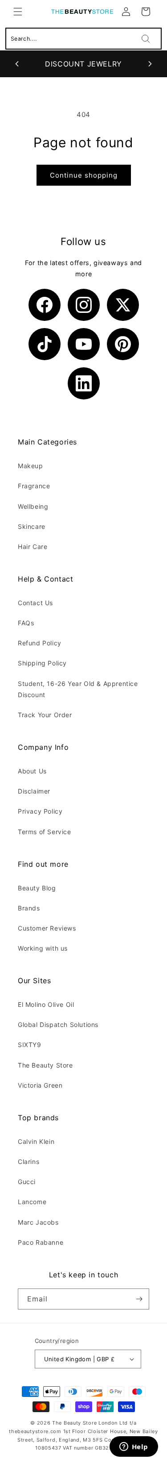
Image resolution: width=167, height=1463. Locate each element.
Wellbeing (33, 506)
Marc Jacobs (38, 1222)
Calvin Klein (36, 1141)
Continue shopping (84, 175)
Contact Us (35, 603)
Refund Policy (39, 643)
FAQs (26, 623)
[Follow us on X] (123, 305)
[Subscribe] (139, 1298)
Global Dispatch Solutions (58, 1024)
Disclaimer (34, 791)
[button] (18, 11)
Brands (29, 908)
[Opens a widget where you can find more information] (133, 1447)
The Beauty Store (45, 1065)
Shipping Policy (42, 663)
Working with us (43, 948)
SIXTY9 (29, 1044)
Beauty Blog (37, 888)
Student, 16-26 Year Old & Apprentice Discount (78, 689)
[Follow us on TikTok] (45, 344)
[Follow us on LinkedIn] (84, 383)
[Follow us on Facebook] (45, 305)
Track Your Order (45, 715)
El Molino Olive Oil (46, 1004)
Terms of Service (44, 831)
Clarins (28, 1161)
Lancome (32, 1201)
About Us (32, 771)
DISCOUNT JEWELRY (83, 63)
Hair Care (32, 546)
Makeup (30, 466)
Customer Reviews (47, 928)
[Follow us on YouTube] (84, 344)
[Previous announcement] (17, 64)
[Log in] (126, 11)
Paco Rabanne (40, 1242)
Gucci (27, 1181)
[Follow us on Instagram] (84, 305)
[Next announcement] (150, 64)
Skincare (31, 526)
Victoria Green (40, 1085)
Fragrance (34, 486)
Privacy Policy (40, 811)
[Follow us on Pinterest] (123, 344)
